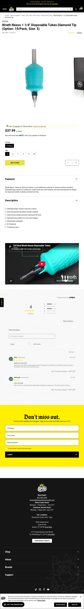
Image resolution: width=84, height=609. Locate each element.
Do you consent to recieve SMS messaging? (19, 448)
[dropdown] (20, 344)
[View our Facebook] (44, 589)
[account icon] (76, 9)
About (8, 559)
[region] (42, 601)
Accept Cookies (60, 605)
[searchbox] (32, 336)
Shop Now (55, 4)
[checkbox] (43, 344)
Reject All (74, 605)
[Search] (70, 9)
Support (9, 574)
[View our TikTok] (36, 589)
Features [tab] (10, 179)
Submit (10, 455)
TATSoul (5, 21)
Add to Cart (14, 163)
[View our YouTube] (48, 589)
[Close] (80, 597)
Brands (8, 567)
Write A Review (68, 321)
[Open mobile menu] (5, 9)
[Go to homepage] (11, 9)
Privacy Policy (41, 600)
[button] (13, 604)
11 (29, 154)
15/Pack (9, 146)
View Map (51, 534)
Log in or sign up (39, 126)
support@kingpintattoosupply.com (42, 500)
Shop (7, 551)
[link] (50, 313)
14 (34, 154)
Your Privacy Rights (42, 541)
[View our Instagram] (40, 589)
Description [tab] (11, 200)
